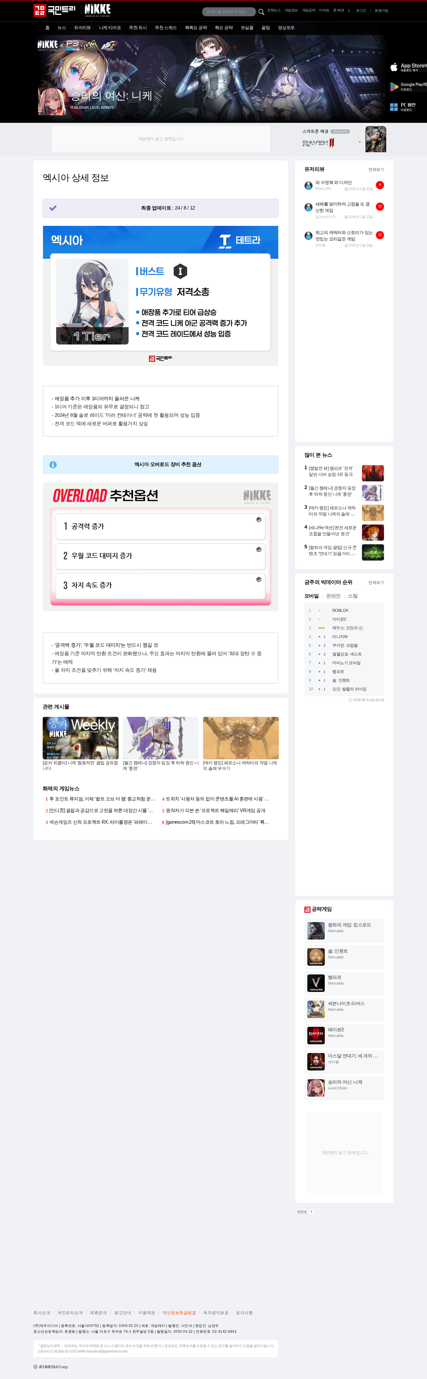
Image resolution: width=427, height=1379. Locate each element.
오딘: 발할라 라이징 (349, 689)
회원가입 (381, 10)
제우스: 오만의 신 (347, 627)
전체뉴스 (274, 10)
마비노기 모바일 (346, 662)
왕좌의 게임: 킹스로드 (349, 924)
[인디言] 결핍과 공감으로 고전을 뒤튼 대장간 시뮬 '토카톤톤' (108, 810)
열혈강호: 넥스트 (347, 654)
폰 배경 (338, 10)
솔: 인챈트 (341, 680)
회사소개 (41, 1312)
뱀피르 (338, 671)
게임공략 (308, 10)
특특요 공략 (196, 27)
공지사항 (244, 1312)
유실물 (247, 27)
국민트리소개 (70, 1312)
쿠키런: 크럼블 (345, 645)
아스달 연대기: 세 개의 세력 (353, 1056)
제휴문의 (98, 1312)
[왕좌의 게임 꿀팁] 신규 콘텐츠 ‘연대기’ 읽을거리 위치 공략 (332, 553)
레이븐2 (336, 1029)
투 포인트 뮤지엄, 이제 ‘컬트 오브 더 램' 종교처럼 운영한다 (106, 798)
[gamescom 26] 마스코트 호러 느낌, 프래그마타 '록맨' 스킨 (222, 822)
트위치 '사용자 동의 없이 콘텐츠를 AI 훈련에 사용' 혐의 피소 (224, 798)
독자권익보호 (216, 1312)
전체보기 (376, 169)
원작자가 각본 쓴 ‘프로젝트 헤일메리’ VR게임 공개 (215, 810)
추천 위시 (138, 27)
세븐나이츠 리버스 (346, 1003)
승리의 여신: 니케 (345, 1082)
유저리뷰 (82, 27)
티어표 (324, 10)
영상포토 (286, 27)
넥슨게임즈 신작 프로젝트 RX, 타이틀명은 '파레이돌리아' (105, 822)
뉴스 (62, 27)
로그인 (361, 10)
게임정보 (291, 10)
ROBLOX (340, 610)
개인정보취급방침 (179, 1312)
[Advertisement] (161, 139)
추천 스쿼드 (166, 27)
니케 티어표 (110, 27)
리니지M (339, 636)
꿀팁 (265, 27)
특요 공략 (224, 27)
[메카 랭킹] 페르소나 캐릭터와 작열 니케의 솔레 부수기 (332, 513)
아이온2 (339, 619)
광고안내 (122, 1312)
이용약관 (146, 1312)
